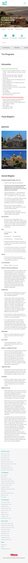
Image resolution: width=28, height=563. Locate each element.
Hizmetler (17, 47)
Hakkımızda (3, 544)
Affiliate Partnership (5, 548)
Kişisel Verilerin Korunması (9, 557)
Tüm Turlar (10, 29)
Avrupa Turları (19, 29)
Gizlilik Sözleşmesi (20, 557)
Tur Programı (5, 47)
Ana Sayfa (3, 29)
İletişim (2, 546)
